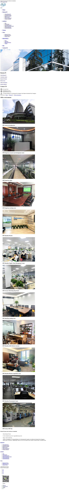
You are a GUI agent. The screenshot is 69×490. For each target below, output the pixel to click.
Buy (3, 45)
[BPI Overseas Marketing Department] (36, 277)
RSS (6, 1)
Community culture (8, 15)
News (4, 32)
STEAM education (8, 27)
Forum (4, 30)
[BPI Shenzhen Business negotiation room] (36, 360)
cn (0, 7)
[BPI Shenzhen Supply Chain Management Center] (36, 249)
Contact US (5, 47)
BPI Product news (8, 35)
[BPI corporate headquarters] (36, 111)
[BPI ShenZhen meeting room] (36, 304)
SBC (5, 23)
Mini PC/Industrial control (9, 26)
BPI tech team (2, 80)
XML (1, 1)
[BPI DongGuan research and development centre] (36, 139)
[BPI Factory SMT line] (36, 415)
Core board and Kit (8, 25)
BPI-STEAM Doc (8, 42)
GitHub (6, 43)
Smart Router (7, 24)
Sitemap (4, 1)
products (4, 21)
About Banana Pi (8, 14)
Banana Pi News (7, 34)
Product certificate (3, 84)
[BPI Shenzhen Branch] (36, 222)
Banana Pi (5, 12)
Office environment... (17, 95)
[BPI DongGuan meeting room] (36, 194)
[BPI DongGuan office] (36, 166)
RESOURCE (5, 38)
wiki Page (6, 41)
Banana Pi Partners (8, 16)
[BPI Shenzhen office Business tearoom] (36, 332)
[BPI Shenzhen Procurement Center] (36, 387)
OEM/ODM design (8, 28)
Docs (6, 40)
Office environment (3, 82)
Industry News (7, 36)
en (1, 7)
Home (4, 9)
